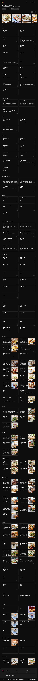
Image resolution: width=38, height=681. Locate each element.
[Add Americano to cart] (34, 71)
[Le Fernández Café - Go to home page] (2, 2)
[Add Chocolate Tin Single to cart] (17, 600)
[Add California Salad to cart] (34, 421)
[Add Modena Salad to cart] (17, 413)
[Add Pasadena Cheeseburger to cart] (17, 518)
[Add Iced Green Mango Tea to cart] (17, 269)
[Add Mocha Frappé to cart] (34, 209)
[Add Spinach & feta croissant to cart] (17, 332)
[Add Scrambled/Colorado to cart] (17, 358)
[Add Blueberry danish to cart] (17, 324)
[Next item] (34, 12)
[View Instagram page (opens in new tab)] (3, 679)
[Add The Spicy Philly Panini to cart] (17, 447)
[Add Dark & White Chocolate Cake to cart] (34, 626)
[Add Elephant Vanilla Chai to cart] (17, 124)
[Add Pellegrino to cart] (17, 276)
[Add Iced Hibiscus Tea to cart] (34, 283)
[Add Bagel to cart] (17, 394)
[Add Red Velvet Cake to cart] (34, 619)
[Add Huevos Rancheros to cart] (20, 21)
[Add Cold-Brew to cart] (17, 183)
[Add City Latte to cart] (34, 79)
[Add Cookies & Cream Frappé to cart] (17, 209)
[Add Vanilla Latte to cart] (34, 57)
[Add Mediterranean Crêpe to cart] (34, 473)
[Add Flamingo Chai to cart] (34, 124)
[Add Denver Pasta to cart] (17, 536)
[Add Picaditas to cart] (17, 548)
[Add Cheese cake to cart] (17, 633)
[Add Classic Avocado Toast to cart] (17, 555)
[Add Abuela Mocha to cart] (34, 64)
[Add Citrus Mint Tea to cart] (34, 142)
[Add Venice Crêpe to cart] (34, 491)
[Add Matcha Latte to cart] (34, 191)
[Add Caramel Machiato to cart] (17, 57)
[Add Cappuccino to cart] (34, 49)
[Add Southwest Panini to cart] (34, 439)
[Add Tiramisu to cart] (34, 611)
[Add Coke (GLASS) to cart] (34, 269)
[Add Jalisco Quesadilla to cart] (17, 663)
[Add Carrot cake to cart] (17, 619)
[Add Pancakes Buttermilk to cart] (34, 365)
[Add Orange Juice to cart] (34, 276)
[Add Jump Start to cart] (17, 86)
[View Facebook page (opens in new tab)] (2, 679)
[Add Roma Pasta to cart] (34, 529)
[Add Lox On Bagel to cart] (34, 387)
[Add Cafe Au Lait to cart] (34, 35)
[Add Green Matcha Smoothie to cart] (17, 228)
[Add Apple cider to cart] (17, 652)
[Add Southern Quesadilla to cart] (34, 663)
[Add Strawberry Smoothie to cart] (17, 235)
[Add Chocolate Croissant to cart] (34, 324)
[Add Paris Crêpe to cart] (17, 484)
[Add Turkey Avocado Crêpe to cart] (17, 473)
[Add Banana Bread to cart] (17, 317)
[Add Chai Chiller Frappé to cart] (34, 202)
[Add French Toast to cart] (17, 365)
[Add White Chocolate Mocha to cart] (34, 86)
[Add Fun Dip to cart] (17, 581)
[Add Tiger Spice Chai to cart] (17, 131)
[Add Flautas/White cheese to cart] (34, 555)
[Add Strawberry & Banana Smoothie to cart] (34, 235)
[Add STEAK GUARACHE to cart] (34, 562)
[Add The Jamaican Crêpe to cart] (17, 491)
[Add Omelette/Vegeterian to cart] (17, 350)
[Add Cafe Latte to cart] (17, 49)
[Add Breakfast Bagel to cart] (34, 394)
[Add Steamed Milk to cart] (17, 94)
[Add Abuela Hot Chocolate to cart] (17, 105)
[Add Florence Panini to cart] (17, 439)
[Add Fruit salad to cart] (17, 588)
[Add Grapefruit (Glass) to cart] (17, 291)
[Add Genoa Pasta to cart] (34, 536)
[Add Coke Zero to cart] (17, 298)
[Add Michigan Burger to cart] (17, 503)
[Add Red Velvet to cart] (17, 310)
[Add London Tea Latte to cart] (34, 164)
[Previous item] (32, 12)
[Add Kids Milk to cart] (17, 283)
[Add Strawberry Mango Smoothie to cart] (17, 243)
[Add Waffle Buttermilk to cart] (17, 372)
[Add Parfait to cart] (34, 588)
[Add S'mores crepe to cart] (34, 484)
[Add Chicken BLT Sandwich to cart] (17, 402)
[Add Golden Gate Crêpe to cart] (34, 465)
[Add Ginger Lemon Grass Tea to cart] (34, 157)
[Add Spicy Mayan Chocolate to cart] (34, 105)
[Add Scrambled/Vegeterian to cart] (34, 358)
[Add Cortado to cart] (34, 42)
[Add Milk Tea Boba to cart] (34, 250)
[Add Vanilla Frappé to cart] (17, 217)
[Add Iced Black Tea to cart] (34, 261)
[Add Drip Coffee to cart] (17, 35)
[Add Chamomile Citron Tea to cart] (17, 150)
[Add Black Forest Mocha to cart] (17, 64)
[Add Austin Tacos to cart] (34, 380)
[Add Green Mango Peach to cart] (17, 164)
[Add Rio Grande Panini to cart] (34, 447)
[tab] (4, 9)
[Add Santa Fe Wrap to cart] (34, 372)
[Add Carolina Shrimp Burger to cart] (34, 503)
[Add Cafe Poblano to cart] (17, 79)
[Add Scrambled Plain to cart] (34, 350)
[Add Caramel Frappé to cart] (17, 202)
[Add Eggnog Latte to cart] (34, 652)
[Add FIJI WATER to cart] (17, 261)
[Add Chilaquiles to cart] (10, 21)
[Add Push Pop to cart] (34, 581)
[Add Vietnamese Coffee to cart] (17, 191)
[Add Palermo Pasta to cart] (30, 21)
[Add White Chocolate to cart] (17, 112)
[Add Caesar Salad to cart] (17, 421)
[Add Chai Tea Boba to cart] (34, 243)
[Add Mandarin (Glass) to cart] (34, 291)
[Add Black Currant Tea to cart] (17, 142)
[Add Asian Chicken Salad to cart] (17, 428)
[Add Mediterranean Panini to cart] (17, 454)
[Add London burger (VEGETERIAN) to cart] (34, 510)
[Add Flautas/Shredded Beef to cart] (17, 562)
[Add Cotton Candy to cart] (34, 574)
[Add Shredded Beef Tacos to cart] (34, 548)
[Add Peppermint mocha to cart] (34, 645)
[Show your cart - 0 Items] (35, 2)
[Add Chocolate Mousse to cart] (17, 611)
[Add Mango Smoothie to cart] (34, 228)
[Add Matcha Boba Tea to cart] (17, 250)
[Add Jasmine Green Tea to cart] (17, 172)
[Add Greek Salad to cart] (34, 413)
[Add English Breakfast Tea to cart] (17, 157)
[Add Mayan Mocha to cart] (17, 71)
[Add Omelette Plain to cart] (17, 343)
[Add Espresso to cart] (17, 42)
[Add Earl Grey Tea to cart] (34, 150)
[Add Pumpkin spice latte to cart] (17, 645)
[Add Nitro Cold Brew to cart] (34, 183)
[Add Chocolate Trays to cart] (17, 574)
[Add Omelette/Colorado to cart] (34, 343)
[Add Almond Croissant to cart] (34, 310)
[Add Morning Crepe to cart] (17, 380)
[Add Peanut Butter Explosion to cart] (17, 626)
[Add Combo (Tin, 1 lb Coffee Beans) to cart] (34, 600)
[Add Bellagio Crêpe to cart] (17, 465)
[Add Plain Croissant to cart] (34, 332)
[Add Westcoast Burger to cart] (17, 510)
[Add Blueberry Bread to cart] (34, 317)
